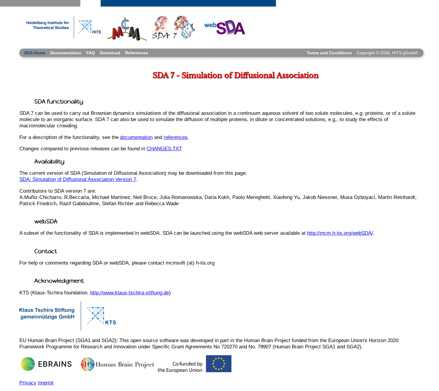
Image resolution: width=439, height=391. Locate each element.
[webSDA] (222, 27)
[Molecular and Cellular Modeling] (126, 27)
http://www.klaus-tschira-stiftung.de (129, 293)
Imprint (45, 383)
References (136, 52)
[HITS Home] (61, 27)
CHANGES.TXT (164, 149)
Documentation (66, 52)
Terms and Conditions (329, 52)
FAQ (90, 52)
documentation (136, 137)
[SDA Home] (173, 27)
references (176, 137)
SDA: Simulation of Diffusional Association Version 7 (77, 179)
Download (110, 52)
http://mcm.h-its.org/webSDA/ (340, 233)
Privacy (27, 383)
